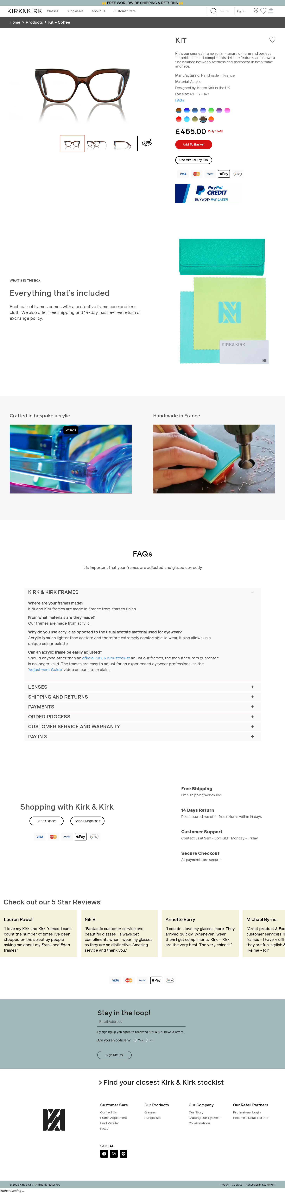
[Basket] (271, 10)
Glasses (52, 11)
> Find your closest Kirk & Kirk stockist (161, 1082)
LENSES (37, 687)
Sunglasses (75, 11)
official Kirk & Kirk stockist (106, 658)
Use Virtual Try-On (193, 160)
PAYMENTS (41, 706)
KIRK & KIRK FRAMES (53, 592)
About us (98, 11)
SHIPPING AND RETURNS (58, 696)
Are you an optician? (114, 1040)
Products (34, 22)
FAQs (179, 100)
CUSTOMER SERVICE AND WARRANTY (74, 726)
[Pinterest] (123, 1154)
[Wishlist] (263, 10)
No (151, 1040)
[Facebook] (104, 1154)
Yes (140, 1040)
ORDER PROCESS (49, 716)
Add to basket (194, 144)
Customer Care (124, 11)
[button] (142, 592)
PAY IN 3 (37, 736)
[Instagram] (114, 1154)
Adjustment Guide (45, 669)
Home (15, 22)
